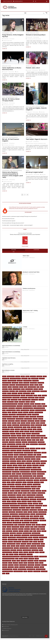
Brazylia (4, 393)
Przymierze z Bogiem (6, 516)
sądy (4, 528)
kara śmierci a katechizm (18, 452)
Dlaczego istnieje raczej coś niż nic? (9, 406)
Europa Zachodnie (28, 418)
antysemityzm (5, 384)
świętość (10, 541)
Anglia (21, 382)
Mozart (32, 478)
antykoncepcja (40, 382)
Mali (39, 467)
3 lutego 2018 (25, 312)
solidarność (19, 533)
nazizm (24, 482)
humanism (12, 433)
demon (32, 403)
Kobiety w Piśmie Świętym (7, 456)
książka (38, 463)
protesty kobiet (19, 511)
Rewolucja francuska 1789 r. (8, 524)
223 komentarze (31, 312)
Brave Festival (43, 391)
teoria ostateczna (41, 545)
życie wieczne (44, 571)
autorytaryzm (15, 386)
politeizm (13, 501)
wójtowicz (5, 564)
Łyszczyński (29, 467)
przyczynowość (5, 514)
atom (40, 384)
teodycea (22, 545)
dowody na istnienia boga (27, 408)
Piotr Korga (5, 497)
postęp (41, 503)
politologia (24, 501)
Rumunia (27, 526)
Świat (27, 137)
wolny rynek (38, 564)
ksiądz (33, 463)
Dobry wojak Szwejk (27, 406)
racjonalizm (11, 518)
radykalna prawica (6, 520)
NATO (4, 482)
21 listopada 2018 (30, 174)
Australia (4, 386)
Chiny (39, 395)
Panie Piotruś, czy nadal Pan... (7, 364)
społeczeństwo (5, 535)
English (29, 414)
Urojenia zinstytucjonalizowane (8, 558)
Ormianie (32, 490)
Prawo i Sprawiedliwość (7, 509)
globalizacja (10, 427)
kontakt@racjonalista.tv (18, 1)
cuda (20, 399)
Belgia (10, 389)
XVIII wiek (36, 567)
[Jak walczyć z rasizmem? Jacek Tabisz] (12, 272)
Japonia (4, 444)
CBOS (32, 393)
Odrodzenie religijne (6, 488)
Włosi (25, 562)
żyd (3, 573)
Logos (4, 467)
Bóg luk (29, 391)
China (35, 395)
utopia (21, 558)
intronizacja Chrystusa (35, 437)
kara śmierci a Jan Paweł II (7, 452)
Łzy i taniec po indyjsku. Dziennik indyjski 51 (36, 109)
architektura (12, 384)
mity (34, 475)
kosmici (19, 461)
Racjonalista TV (5, 635)
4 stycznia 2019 (5, 179)
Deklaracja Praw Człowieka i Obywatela (10, 403)
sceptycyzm (27, 528)
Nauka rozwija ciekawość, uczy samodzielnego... (11, 345)
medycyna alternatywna (27, 473)
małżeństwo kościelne (7, 471)
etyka (27, 416)
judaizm (27, 448)
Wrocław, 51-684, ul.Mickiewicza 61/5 (10, 624)
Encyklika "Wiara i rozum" (21, 414)
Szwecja (29, 543)
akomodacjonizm (35, 378)
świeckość (5, 541)
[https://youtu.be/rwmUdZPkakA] (9, 602)
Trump (41, 550)
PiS (25, 497)
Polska (39, 501)
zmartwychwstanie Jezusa (7, 571)
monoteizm (10, 478)
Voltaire (25, 558)
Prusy (25, 511)
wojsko (41, 562)
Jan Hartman (12, 442)
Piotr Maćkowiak (12, 497)
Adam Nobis (33, 376)
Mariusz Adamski (16, 471)
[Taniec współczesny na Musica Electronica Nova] (13, 57)
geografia (4, 427)
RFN (16, 524)
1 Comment (12, 38)
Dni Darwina (19, 406)
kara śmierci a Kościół (28, 452)
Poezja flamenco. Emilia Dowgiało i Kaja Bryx (13, 35)
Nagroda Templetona (21, 480)
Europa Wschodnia (11, 418)
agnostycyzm (24, 378)
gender (32, 425)
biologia (40, 389)
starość (30, 537)
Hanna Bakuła (23, 429)
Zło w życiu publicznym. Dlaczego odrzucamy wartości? (13, 222)
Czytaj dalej (5, 48)
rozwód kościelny (15, 526)
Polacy (9, 501)
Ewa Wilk (40, 418)
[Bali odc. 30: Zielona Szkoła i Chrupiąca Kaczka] (13, 89)
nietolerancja (18, 484)
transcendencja (35, 550)
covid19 (4, 399)
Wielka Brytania (42, 560)
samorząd (8, 528)
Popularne (13, 249)
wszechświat (11, 567)
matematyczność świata (25, 471)
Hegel (35, 429)
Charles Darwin (29, 395)
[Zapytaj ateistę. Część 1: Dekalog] (12, 310)
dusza (18, 410)
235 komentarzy (32, 290)
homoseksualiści (38, 431)
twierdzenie (32, 552)
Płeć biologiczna (6, 499)
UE (3, 554)
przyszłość (23, 516)
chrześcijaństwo (16, 397)
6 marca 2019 (29, 70)
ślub (34, 531)
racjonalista (5, 518)
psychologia (36, 516)
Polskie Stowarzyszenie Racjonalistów (9, 503)
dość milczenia (18, 408)
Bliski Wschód (5, 391)
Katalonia (43, 452)
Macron (34, 467)
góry (28, 427)
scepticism (21, 528)
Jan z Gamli (25, 442)
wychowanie (22, 567)
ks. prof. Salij (28, 463)
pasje (29, 492)
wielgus (36, 560)
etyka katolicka (32, 416)
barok (42, 386)
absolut (22, 376)
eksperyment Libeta (38, 412)
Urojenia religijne (43, 556)
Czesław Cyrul (10, 401)
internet (27, 437)
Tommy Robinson (6, 550)
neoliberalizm (30, 482)
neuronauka (37, 482)
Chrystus (44, 395)
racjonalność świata (25, 518)
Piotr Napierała (20, 497)
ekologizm (25, 412)
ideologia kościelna (35, 433)
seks (4, 531)
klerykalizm (30, 454)
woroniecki (44, 564)
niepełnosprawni (11, 484)
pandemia (10, 492)
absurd (27, 376)
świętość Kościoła (17, 541)
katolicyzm (10, 454)
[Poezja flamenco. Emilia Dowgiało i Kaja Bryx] (13, 24)
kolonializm (20, 456)
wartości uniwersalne (6, 560)
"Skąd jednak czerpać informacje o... (9, 357)
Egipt (9, 412)
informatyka (5, 437)
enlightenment (35, 414)
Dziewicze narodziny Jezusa (29, 288)
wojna (37, 562)
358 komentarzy (32, 257)
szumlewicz (23, 543)
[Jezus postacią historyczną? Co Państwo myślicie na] (40, 611)
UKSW (16, 554)
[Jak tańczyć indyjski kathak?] (37, 162)
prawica (28, 507)
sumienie (4, 539)
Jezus (28, 444)
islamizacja (12, 439)
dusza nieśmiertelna (24, 410)
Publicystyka (32, 32)
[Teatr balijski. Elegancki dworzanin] (37, 129)
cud (8, 399)
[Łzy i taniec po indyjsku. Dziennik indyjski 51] (37, 93)
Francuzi (9, 425)
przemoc (30, 511)
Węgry (14, 560)
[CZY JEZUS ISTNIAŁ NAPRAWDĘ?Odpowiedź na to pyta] (40, 602)
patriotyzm (34, 492)
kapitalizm (19, 450)
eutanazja (35, 418)
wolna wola (11, 564)
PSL (27, 516)
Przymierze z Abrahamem (41, 514)
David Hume (22, 401)
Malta (16, 469)
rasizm (12, 520)
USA (17, 558)
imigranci (18, 435)
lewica (20, 465)
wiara (18, 560)
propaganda (5, 511)
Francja (4, 425)
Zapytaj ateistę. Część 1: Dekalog (30, 310)
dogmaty (39, 406)
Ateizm (31, 384)
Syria (31, 541)
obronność (27, 486)
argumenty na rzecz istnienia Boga (22, 384)
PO (18, 499)
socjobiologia (13, 533)
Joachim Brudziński (14, 446)
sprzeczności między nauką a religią (37, 535)
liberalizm (29, 465)
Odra (39, 486)
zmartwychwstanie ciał (40, 569)
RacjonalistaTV (6, 630)
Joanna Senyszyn (22, 446)
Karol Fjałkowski (37, 452)
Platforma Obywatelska (39, 497)
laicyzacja (15, 465)
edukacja (4, 412)
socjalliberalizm (5, 533)
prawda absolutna (6, 507)
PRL (45, 509)
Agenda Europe (5, 378)
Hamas (12, 429)
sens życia (15, 531)
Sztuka (11, 32)
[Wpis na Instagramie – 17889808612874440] (25, 602)
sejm (38, 528)
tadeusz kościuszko (36, 543)
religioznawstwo (33, 522)
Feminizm (28, 65)
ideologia (28, 433)
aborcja (4, 376)
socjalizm (43, 531)
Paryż (25, 492)
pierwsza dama (39, 495)
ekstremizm (5, 414)
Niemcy (4, 484)
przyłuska (32, 514)
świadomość (36, 539)
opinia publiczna (5, 490)
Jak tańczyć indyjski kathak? (34, 172)
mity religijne (40, 475)
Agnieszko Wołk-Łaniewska (15, 378)
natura (9, 482)
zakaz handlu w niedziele (7, 569)
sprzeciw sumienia (25, 535)
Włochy (20, 562)
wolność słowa (30, 564)
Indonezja (6, 104)
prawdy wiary (22, 507)
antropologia (26, 382)
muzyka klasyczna (30, 38)
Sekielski (42, 528)
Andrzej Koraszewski (6, 382)
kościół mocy (13, 461)
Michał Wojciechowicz (14, 475)
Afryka (45, 376)
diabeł (43, 403)
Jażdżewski (19, 444)
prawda (45, 505)
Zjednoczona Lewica (22, 569)
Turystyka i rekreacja (10, 96)
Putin (41, 516)
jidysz (4, 446)
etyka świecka (40, 416)
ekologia (20, 412)
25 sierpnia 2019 (29, 37)
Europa (4, 418)
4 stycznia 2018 (25, 290)
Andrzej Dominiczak (27, 380)
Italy (37, 439)
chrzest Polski (31, 397)
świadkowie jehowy (28, 539)
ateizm (36, 384)
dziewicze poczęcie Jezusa (40, 410)
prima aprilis (40, 509)
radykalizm (41, 518)
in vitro (24, 435)
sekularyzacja (9, 531)
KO (34, 454)
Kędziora (16, 454)
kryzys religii (13, 463)
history (21, 431)
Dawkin (27, 401)
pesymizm (19, 495)
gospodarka (34, 427)
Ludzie (16, 467)
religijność (9, 522)
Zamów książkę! (25, 246)
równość (43, 524)
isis (3, 439)
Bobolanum (12, 391)
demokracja (27, 403)
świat (42, 539)
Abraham (17, 376)
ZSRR (25, 571)
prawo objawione (33, 509)
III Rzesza (13, 435)
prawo (33, 507)
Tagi (14, 251)
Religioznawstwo (26, 522)
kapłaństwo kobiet (26, 450)
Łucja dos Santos (10, 467)
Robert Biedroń (21, 524)
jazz (23, 444)
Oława (33, 488)
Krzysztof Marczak (20, 463)
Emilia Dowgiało (12, 414)
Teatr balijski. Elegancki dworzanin (36, 139)
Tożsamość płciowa (27, 550)
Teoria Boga (33, 545)
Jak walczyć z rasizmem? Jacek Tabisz (31, 272)
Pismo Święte (30, 497)
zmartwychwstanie (31, 569)
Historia (27, 32)
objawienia (12, 486)
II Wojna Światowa (6, 435)
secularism (33, 528)
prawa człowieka (24, 505)
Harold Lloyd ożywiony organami (8, 220)
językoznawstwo (42, 444)
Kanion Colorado (6, 450)
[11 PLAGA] (12, 326)
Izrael (42, 439)
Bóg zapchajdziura (36, 391)
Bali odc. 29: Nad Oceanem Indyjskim (10, 140)
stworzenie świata (43, 537)
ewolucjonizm (23, 420)
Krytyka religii (43, 461)
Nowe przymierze (37, 484)
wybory (16, 567)
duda (4, 410)
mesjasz (34, 473)
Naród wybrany (29, 480)
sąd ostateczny (41, 526)
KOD (15, 456)
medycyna (18, 473)
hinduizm (32, 143)
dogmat (34, 406)
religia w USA (43, 520)
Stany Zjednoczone (11, 537)
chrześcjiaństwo (24, 397)
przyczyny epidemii (14, 514)
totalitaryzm (13, 550)
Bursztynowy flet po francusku (8, 218)
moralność (16, 478)
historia (16, 431)
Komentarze (36, 249)
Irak (42, 437)
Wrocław (39, 38)
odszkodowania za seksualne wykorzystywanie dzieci (21, 488)
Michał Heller (5, 475)
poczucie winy (33, 499)
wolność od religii (23, 564)
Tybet (37, 552)
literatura (41, 465)
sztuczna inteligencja (11, 543)
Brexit (9, 393)
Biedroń (35, 389)
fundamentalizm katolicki (25, 425)
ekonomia (31, 412)
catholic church (26, 393)
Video (16, 96)
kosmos (23, 461)
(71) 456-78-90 (6, 626)
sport (11, 535)
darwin (16, 401)
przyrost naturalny (16, 516)
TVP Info (25, 552)
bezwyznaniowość (17, 389)
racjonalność (17, 518)
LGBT (24, 465)
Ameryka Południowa (11, 380)
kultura (4, 465)
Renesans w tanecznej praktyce (35, 35)
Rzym (36, 526)
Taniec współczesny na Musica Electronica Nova (11, 68)
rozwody (22, 526)
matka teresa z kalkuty (41, 471)
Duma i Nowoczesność (11, 410)
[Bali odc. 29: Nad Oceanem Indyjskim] (13, 129)
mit (20, 475)
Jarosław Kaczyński (11, 444)
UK (7, 554)
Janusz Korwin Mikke (32, 442)
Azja (28, 143)
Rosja (33, 524)
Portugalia (35, 503)
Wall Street (31, 558)
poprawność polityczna (22, 503)
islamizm (17, 439)
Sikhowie (26, 531)
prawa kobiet (31, 505)
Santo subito (14, 528)
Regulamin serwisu (39, 635)
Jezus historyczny (34, 444)
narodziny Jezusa (43, 480)
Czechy (4, 401)
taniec (11, 40)
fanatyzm (37, 420)
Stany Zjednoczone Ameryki (22, 537)
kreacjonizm (29, 461)
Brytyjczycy (14, 393)
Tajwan (43, 543)
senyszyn (21, 531)
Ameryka (4, 380)
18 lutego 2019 (29, 112)
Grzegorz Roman (6, 429)
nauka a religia (18, 482)
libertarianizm (35, 465)
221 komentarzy (32, 328)
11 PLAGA (25, 326)
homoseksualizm (6, 433)
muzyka (8, 40)
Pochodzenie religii (25, 499)
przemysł (35, 511)
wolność (16, 564)
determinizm (38, 403)
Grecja (39, 427)
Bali (4, 104)
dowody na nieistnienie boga (39, 408)
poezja (4, 501)
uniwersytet (30, 554)
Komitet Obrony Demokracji (29, 456)
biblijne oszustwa (29, 389)
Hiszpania (5, 40)
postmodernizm (5, 505)
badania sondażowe (31, 386)
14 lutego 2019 (5, 143)
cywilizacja (41, 399)
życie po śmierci (37, 571)
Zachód (42, 567)
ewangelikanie (11, 420)
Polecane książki (5, 32)
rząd (32, 526)
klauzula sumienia (23, 454)
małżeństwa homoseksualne (24, 469)
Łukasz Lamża (22, 467)
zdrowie (15, 569)
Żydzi (7, 573)
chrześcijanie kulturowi (7, 397)
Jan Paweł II (18, 442)
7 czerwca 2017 (25, 328)
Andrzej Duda (35, 380)
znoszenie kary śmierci (18, 571)
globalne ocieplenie (18, 427)
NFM (34, 38)
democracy (20, 403)
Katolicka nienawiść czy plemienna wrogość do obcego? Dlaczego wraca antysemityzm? (19, 216)
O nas (33, 635)
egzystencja (14, 412)
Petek (24, 495)
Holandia (32, 431)
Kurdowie (9, 465)
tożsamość (19, 550)
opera (38, 488)
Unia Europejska (22, 554)
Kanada (43, 448)
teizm (18, 545)
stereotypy (36, 537)
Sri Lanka (4, 537)
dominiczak (5, 408)
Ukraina (11, 554)
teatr (8, 545)
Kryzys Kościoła (6, 463)
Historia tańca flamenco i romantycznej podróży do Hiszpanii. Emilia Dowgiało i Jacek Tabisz (12, 174)
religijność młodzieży (16, 522)
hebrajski (29, 429)
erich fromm (15, 416)
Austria (9, 386)
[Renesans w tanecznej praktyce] (37, 24)
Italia (34, 439)
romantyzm (28, 524)
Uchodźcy (42, 552)
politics (19, 501)
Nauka (3, 137)
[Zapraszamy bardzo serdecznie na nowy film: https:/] (25, 611)
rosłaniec (38, 524)
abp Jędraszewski (11, 376)
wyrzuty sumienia (29, 567)
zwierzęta (30, 571)
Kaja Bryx (38, 448)
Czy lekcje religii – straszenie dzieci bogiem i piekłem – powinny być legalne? (17, 225)
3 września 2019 (5, 38)
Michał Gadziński (41, 473)
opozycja (12, 490)
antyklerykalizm (33, 382)
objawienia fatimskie (19, 486)
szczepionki (40, 541)
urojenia (36, 556)
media (14, 473)
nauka (13, 482)
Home (30, 635)
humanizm (18, 433)
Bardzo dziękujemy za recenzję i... (8, 370)
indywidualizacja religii (41, 435)
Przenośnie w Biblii (42, 511)
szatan (35, 541)
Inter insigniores (21, 437)
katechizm (5, 454)
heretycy (39, 429)
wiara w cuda (30, 560)
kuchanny (43, 463)
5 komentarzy (36, 141)
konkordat (44, 456)
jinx (7, 446)
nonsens (24, 484)
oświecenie (38, 490)
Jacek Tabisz (5, 442)
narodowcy (36, 480)
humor (23, 433)
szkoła (4, 543)
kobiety (41, 70)
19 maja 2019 (5, 71)
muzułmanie (38, 478)
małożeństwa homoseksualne (8, 469)
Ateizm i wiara (26, 255)
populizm (29, 503)
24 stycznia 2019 (29, 141)
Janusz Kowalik (41, 442)
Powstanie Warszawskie (15, 505)
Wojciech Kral (31, 562)
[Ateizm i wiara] (12, 255)
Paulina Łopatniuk (41, 492)
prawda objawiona (14, 507)
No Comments (36, 37)
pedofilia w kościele (11, 495)
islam (7, 439)
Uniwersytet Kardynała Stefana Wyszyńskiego (11, 556)
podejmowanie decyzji (41, 499)
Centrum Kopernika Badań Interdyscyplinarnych (11, 395)
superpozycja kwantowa (12, 539)
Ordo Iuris (18, 490)
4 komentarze (12, 143)
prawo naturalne (25, 509)
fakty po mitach (30, 420)
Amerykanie (20, 380)
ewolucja (17, 420)
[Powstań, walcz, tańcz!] (37, 57)
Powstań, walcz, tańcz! (33, 68)
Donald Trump (11, 408)
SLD (31, 531)
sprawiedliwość (17, 535)
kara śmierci (34, 450)
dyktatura (32, 410)
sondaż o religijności (26, 533)
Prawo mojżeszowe (16, 509)
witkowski (15, 562)
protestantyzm (11, 511)
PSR (31, 516)
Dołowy (44, 406)
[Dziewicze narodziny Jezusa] (12, 288)
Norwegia (29, 484)
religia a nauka (35, 520)
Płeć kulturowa (13, 499)
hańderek (17, 429)
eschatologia (22, 416)
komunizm (38, 456)
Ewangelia (5, 420)
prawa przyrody (38, 505)
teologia (27, 545)
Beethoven (5, 389)
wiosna (10, 562)
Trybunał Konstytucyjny (7, 552)
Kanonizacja (13, 450)
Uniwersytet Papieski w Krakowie (27, 556)
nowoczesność (5, 486)
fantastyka (43, 420)
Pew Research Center (31, 495)
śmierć (39, 531)
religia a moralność (28, 520)
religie (4, 522)
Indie (41, 112)
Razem (17, 520)
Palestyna (4, 492)
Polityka (29, 501)
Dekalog (32, 401)
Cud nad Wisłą (14, 399)
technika (12, 145)
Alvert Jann (42, 378)
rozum (4, 526)
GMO (25, 427)
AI (29, 378)
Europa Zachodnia (20, 418)
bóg (17, 391)
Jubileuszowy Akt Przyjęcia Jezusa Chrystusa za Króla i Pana (13, 448)
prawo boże (38, 507)
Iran (45, 437)
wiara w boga (23, 560)
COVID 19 (42, 397)
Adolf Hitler (39, 376)
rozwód (9, 526)
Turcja (21, 552)
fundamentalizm (15, 425)
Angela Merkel (15, 382)
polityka (34, 501)
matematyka (33, 471)
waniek (36, 558)
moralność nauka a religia (24, 478)
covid (37, 397)
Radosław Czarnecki (34, 518)
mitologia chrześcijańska (27, 475)
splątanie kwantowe (36, 533)
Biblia (23, 389)
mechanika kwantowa (6, 473)
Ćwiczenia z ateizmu (26, 399)
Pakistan (44, 490)
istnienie (29, 439)
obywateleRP (33, 486)
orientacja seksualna (25, 490)
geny (44, 425)
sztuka (18, 543)
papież (15, 492)
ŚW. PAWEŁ (21, 539)
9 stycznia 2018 (25, 257)
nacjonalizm (13, 480)
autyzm (21, 386)
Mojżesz (4, 478)
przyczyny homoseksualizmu (24, 514)
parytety (20, 492)
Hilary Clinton (5, 431)
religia (21, 520)
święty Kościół (25, 541)
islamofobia (23, 439)
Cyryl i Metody (34, 399)
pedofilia (4, 495)
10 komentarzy (35, 70)
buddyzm (20, 393)
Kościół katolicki (6, 461)
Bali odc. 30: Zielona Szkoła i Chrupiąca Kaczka (11, 100)
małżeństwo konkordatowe (36, 469)
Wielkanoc (5, 562)
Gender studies (38, 425)
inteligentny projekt (12, 437)
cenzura (23, 395)
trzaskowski (15, 552)
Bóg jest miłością (23, 391)
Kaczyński (32, 448)
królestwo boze (36, 461)
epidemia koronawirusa (7, 416)
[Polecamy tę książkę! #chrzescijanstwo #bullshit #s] (9, 611)
